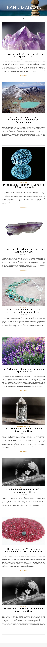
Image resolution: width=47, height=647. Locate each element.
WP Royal (10, 644)
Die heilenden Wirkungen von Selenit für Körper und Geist (23, 490)
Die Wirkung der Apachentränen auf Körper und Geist (23, 429)
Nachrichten (27, 426)
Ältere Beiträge (7, 636)
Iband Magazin (24, 7)
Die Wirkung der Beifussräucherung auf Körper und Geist (23, 370)
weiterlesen (23, 75)
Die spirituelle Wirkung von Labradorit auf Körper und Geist (23, 186)
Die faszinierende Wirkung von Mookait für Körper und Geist (23, 55)
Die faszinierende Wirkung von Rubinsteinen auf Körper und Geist (23, 550)
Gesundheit (22, 51)
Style (26, 51)
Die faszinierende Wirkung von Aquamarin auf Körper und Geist (23, 310)
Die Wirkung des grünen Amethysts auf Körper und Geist (23, 250)
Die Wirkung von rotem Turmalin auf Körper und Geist (23, 609)
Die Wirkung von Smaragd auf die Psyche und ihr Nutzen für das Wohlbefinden (23, 119)
